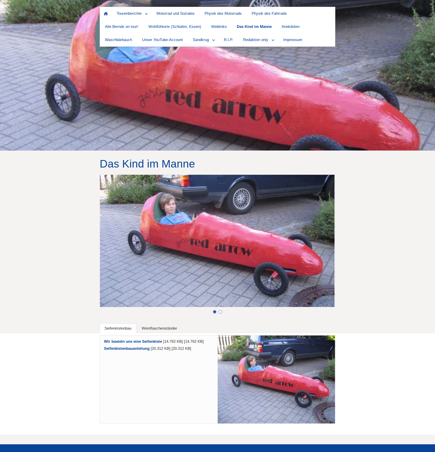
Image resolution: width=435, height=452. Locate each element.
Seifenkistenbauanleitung (127, 348)
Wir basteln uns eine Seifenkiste (133, 341)
